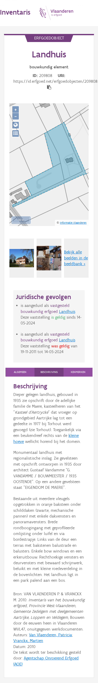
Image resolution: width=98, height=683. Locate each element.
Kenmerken (78, 372)
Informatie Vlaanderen (73, 222)
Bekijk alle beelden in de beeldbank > (76, 258)
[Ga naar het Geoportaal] (15, 125)
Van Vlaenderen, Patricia (50, 634)
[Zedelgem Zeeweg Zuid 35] (21, 258)
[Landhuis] (49, 258)
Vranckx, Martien (28, 640)
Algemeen (20, 372)
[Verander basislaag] (15, 133)
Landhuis (67, 311)
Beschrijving (49, 372)
